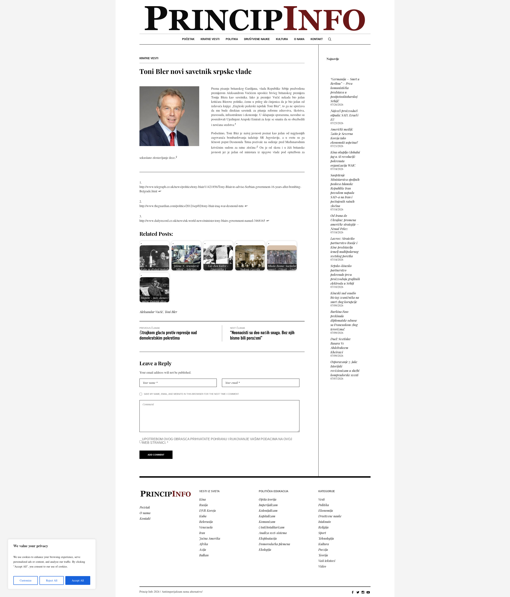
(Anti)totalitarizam (271, 527)
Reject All (51, 580)
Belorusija (206, 521)
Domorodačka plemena (274, 544)
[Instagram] (363, 592)
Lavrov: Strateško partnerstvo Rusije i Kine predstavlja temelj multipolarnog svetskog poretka (344, 247)
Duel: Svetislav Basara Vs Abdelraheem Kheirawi (341, 345)
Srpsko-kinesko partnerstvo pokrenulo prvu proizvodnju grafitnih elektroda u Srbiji (345, 274)
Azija (202, 549)
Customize (25, 580)
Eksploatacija (268, 538)
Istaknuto (324, 521)
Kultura (323, 544)
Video (322, 566)
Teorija (323, 555)
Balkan (204, 555)
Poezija (323, 549)
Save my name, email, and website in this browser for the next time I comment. (191, 394)
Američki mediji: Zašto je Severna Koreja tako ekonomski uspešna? (344, 135)
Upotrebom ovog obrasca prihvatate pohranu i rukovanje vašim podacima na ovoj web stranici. (217, 440)
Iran (202, 533)
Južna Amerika (209, 538)
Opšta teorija (267, 499)
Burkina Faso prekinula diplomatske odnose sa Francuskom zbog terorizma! (344, 320)
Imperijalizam (268, 505)
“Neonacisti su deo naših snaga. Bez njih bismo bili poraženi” (262, 335)
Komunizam (267, 521)
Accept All (78, 580)
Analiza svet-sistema (273, 533)
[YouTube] (368, 592)
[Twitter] (357, 592)
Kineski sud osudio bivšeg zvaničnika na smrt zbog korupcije (345, 297)
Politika (323, 505)
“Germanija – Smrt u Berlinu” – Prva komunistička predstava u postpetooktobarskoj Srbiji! (345, 90)
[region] (52, 564)
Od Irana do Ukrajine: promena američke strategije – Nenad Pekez (345, 222)
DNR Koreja (207, 510)
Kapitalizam (267, 516)
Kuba (202, 516)
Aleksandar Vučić (151, 312)
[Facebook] (352, 592)
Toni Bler (171, 312)
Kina (202, 499)
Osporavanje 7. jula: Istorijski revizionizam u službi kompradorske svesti (345, 368)
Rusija (203, 505)
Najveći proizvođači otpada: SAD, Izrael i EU (344, 115)
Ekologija (265, 549)
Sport (322, 533)
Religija (323, 527)
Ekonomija (325, 510)
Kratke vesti (148, 58)
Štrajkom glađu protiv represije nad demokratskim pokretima (168, 335)
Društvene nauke (329, 516)
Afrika (203, 544)
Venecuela (206, 527)
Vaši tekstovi (326, 561)
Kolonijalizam (268, 510)
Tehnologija (326, 538)
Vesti (321, 499)
